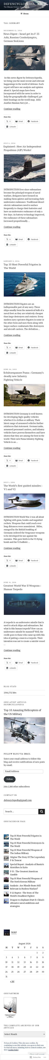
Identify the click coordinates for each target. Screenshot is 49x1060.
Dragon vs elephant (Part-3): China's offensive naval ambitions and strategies (27, 903)
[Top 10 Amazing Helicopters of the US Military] (24, 743)
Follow (10, 779)
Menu (26, 14)
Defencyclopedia (19, 4)
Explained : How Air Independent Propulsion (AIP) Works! (22, 148)
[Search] (41, 811)
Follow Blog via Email (17, 754)
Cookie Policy (13, 1050)
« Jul (12, 981)
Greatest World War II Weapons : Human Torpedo (22, 587)
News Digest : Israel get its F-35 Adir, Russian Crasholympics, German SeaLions (21, 37)
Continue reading (12, 109)
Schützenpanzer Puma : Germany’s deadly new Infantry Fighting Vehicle (24, 376)
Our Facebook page (15, 821)
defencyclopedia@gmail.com (18, 800)
